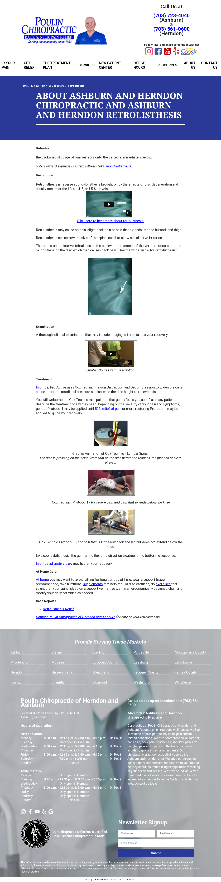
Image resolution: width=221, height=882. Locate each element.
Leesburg (141, 662)
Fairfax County (186, 672)
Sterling (98, 652)
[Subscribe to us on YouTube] (37, 813)
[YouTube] (167, 54)
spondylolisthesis (118, 166)
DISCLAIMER (27, 868)
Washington (142, 682)
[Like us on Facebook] (30, 813)
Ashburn (16, 652)
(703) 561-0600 (171, 29)
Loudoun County (105, 662)
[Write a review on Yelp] (44, 813)
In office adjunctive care (54, 563)
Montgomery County (190, 652)
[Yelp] (176, 53)
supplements (93, 584)
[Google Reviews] (189, 54)
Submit (156, 853)
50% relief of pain (108, 409)
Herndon (16, 672)
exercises (163, 584)
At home (42, 579)
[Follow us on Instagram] (23, 813)
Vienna (56, 652)
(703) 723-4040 (171, 15)
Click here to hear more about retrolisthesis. (110, 221)
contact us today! (146, 783)
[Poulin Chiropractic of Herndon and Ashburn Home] (65, 29)
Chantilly (57, 682)
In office (42, 387)
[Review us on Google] (51, 813)
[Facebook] (158, 54)
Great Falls (101, 672)
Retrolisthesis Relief (58, 609)
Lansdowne (183, 662)
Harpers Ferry (62, 672)
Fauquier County (146, 672)
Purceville (141, 652)
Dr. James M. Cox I (145, 868)
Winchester (183, 682)
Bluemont (100, 682)
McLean (57, 662)
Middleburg (19, 662)
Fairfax (15, 682)
